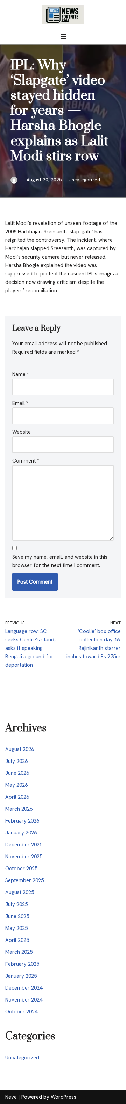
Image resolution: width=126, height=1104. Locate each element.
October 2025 (21, 868)
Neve (11, 1096)
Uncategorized (84, 180)
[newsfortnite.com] (63, 14)
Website (21, 431)
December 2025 (23, 844)
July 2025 (16, 904)
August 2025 (19, 892)
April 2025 (17, 940)
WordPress (63, 1096)
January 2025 (21, 975)
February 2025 (22, 963)
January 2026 (21, 832)
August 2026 (19, 749)
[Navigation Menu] (63, 36)
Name (20, 374)
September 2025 (24, 880)
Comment (25, 460)
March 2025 (19, 952)
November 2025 (23, 856)
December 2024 (23, 987)
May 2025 (16, 928)
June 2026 (17, 773)
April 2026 (17, 796)
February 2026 (22, 820)
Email (20, 403)
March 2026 (19, 808)
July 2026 (16, 761)
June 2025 (17, 916)
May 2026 (16, 785)
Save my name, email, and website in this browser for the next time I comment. (59, 561)
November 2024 (23, 999)
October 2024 (21, 1011)
